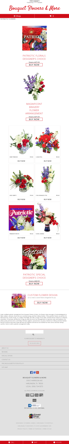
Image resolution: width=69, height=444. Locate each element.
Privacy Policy (22, 429)
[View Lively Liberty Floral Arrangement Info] (21, 179)
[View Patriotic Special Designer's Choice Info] (34, 257)
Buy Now (34, 64)
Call (12, 442)
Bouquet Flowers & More (34, 8)
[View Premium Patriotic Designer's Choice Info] (21, 218)
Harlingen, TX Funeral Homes (25, 423)
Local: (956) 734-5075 (34, 386)
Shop (18, 16)
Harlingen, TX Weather (25, 426)
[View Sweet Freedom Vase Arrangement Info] (21, 141)
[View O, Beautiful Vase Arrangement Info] (47, 141)
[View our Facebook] (31, 373)
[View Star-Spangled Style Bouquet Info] (47, 179)
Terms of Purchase (35, 429)
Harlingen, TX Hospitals (45, 423)
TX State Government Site (42, 426)
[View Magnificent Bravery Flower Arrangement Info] (34, 86)
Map (35, 442)
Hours (58, 442)
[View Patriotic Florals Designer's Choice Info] (34, 38)
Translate (39, 2)
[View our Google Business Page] (34, 373)
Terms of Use (47, 429)
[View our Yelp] (37, 373)
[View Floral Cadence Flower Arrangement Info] (47, 218)
